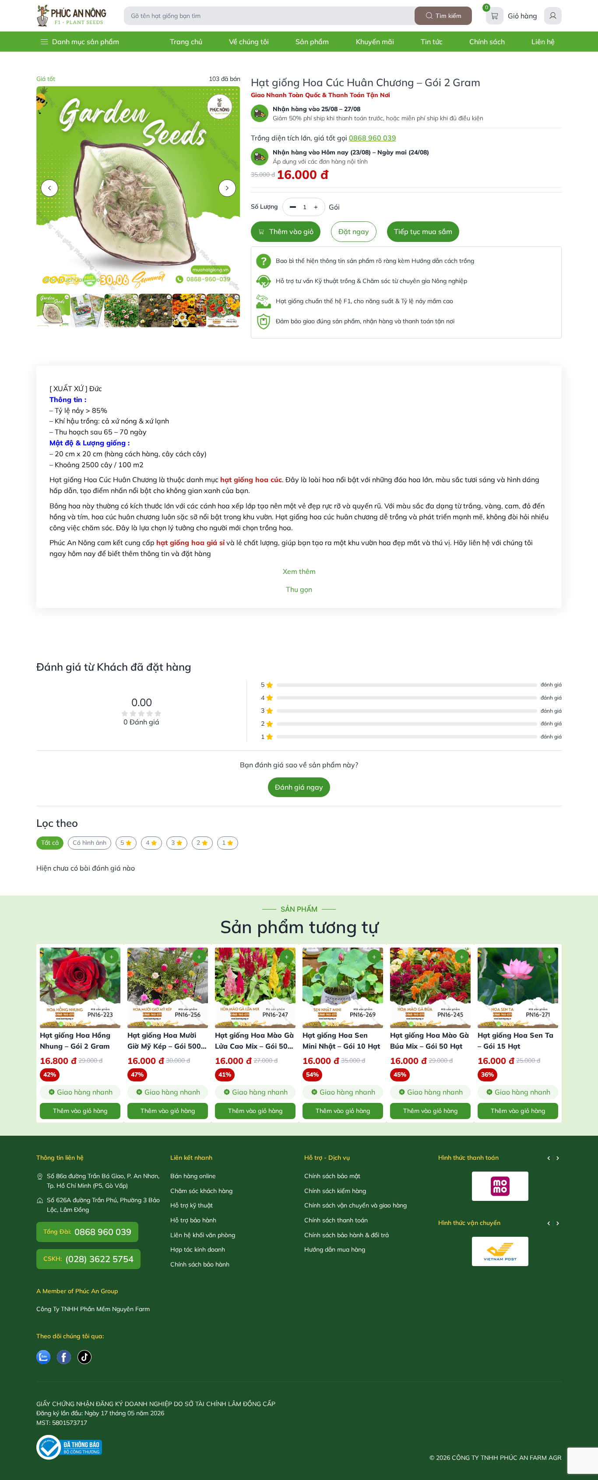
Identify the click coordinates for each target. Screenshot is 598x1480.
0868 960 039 (372, 137)
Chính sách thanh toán (336, 1220)
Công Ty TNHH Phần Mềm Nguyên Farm (93, 1309)
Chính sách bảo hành (199, 1264)
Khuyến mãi (375, 41)
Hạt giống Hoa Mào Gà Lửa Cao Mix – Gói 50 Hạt (254, 1046)
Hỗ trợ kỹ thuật (191, 1205)
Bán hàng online (193, 1176)
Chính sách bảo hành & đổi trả (346, 1235)
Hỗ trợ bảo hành (193, 1220)
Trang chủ (186, 41)
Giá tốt (45, 79)
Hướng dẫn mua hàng (334, 1249)
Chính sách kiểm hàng (335, 1191)
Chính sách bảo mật (332, 1176)
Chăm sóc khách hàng (201, 1191)
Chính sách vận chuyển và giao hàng (355, 1205)
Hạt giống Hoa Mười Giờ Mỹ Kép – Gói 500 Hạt (164, 1046)
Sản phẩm (312, 41)
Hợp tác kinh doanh (197, 1249)
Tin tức (432, 41)
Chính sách (487, 41)
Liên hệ (543, 41)
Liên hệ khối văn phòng (202, 1235)
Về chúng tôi (249, 41)
